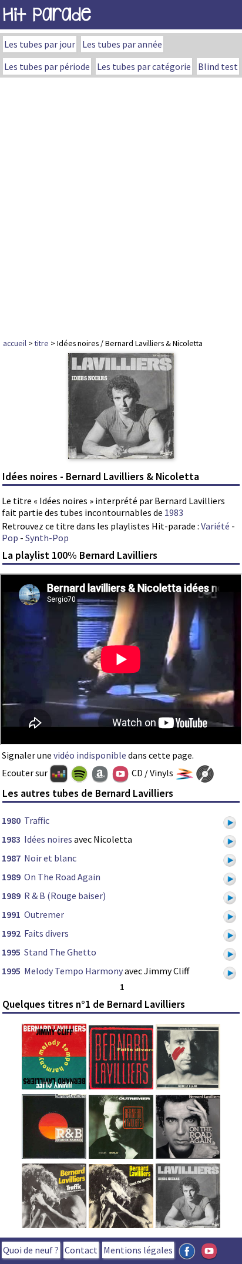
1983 (173, 512)
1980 (11, 820)
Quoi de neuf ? (31, 1250)
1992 (11, 933)
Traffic (36, 820)
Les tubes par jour (39, 44)
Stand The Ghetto (60, 952)
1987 (11, 858)
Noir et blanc (50, 858)
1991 (11, 914)
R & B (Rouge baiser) (65, 895)
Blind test (218, 66)
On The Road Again (62, 877)
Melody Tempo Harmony (73, 971)
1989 (11, 877)
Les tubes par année (122, 44)
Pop (10, 538)
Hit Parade (47, 14)
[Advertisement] (121, 204)
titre (42, 343)
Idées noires (48, 839)
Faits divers (46, 933)
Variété (215, 526)
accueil (14, 343)
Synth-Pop (47, 538)
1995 (11, 952)
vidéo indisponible (89, 755)
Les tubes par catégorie (144, 66)
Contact (81, 1250)
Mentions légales (138, 1250)
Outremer (44, 914)
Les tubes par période (47, 66)
